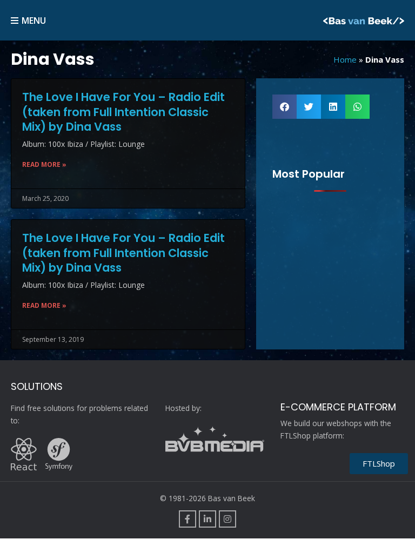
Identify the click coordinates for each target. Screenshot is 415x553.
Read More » (44, 164)
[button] (284, 107)
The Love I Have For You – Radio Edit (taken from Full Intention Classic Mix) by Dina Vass (123, 111)
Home (345, 59)
